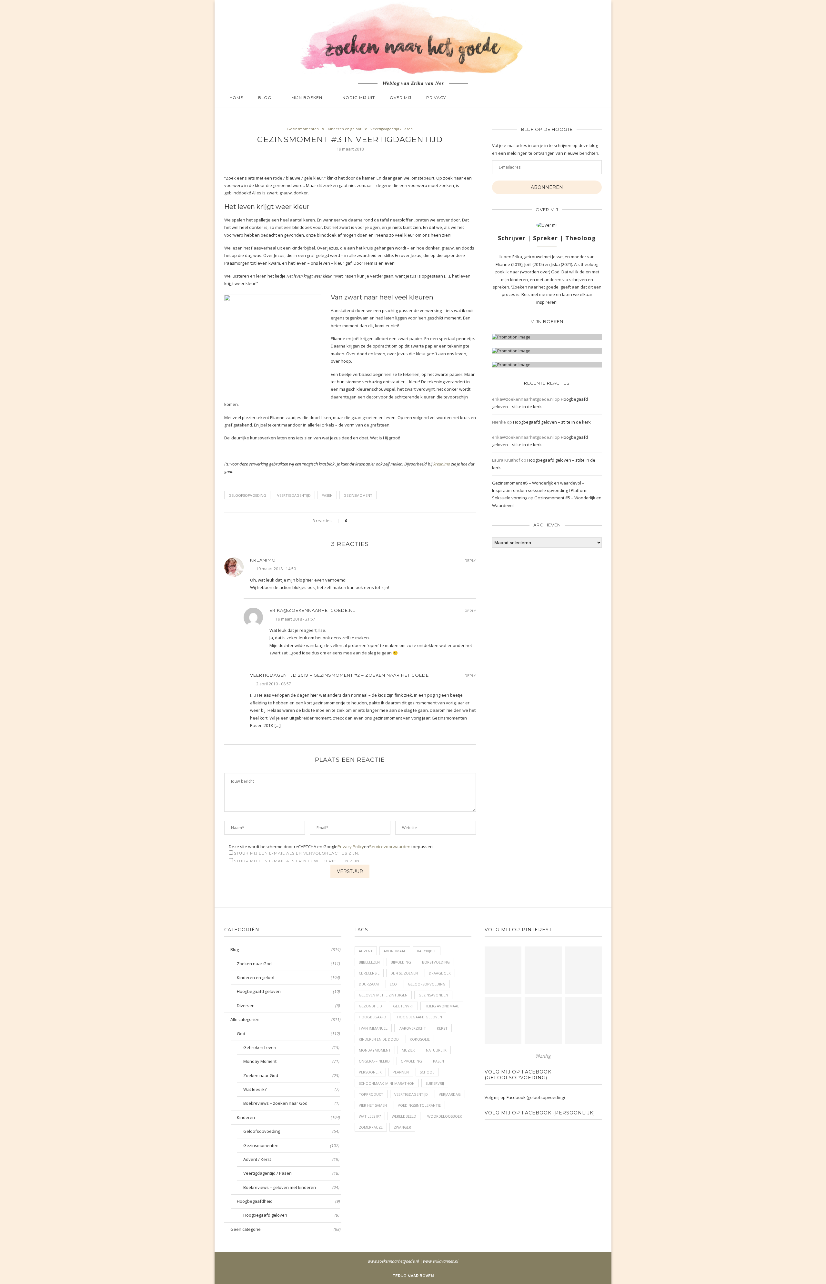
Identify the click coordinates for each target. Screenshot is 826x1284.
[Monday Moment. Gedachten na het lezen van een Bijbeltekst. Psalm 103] (543, 1020)
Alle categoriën (285, 1019)
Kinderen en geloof (344, 129)
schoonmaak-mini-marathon (387, 1083)
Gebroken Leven (291, 1047)
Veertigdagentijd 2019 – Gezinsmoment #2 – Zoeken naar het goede (339, 675)
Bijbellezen (369, 962)
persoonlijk (370, 1072)
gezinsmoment (358, 495)
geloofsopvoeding (247, 495)
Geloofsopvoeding (291, 1131)
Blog (264, 97)
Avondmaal (395, 950)
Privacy (436, 97)
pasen (327, 495)
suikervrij (435, 1083)
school (427, 1072)
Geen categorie (285, 1229)
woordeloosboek (444, 1116)
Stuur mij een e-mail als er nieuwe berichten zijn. (297, 860)
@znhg (543, 1055)
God (288, 1033)
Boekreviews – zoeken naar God (291, 1103)
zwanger (402, 1127)
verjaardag (450, 1094)
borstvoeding (436, 962)
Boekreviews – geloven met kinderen (291, 1187)
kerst (442, 1028)
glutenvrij (403, 1006)
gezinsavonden (433, 995)
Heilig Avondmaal (442, 1006)
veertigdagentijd (294, 495)
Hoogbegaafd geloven (288, 991)
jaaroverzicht (412, 1028)
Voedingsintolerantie (419, 1105)
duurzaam (369, 984)
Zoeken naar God (288, 963)
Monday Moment (291, 1061)
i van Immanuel (373, 1028)
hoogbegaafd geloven (419, 1016)
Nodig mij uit (358, 97)
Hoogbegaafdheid (288, 1201)
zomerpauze (371, 1127)
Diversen (288, 1005)
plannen (401, 1072)
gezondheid (370, 1006)
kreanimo (441, 464)
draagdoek (440, 973)
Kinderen (288, 1117)
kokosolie (420, 1039)
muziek (408, 1050)
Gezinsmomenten (303, 129)
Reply (470, 561)
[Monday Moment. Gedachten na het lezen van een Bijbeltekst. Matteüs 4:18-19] (503, 1020)
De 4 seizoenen (404, 973)
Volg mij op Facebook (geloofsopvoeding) (518, 1075)
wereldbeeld (404, 1116)
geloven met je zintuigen (383, 995)
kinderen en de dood (379, 1039)
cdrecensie (369, 973)
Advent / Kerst (291, 1159)
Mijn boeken (306, 97)
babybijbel (426, 950)
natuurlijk (436, 1050)
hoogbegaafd (372, 1016)
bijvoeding (401, 962)
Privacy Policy (350, 846)
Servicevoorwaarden (389, 846)
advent (366, 950)
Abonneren (547, 187)
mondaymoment (375, 1050)
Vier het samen (373, 1105)
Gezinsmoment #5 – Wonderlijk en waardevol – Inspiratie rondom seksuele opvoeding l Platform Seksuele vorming (540, 490)
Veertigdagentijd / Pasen (391, 129)
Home (236, 97)
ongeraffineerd (374, 1061)
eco (393, 984)
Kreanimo (263, 560)
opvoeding (411, 1061)
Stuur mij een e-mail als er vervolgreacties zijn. (296, 853)
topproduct (371, 1094)
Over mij (400, 97)
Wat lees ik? (291, 1089)
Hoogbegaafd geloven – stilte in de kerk (552, 422)
